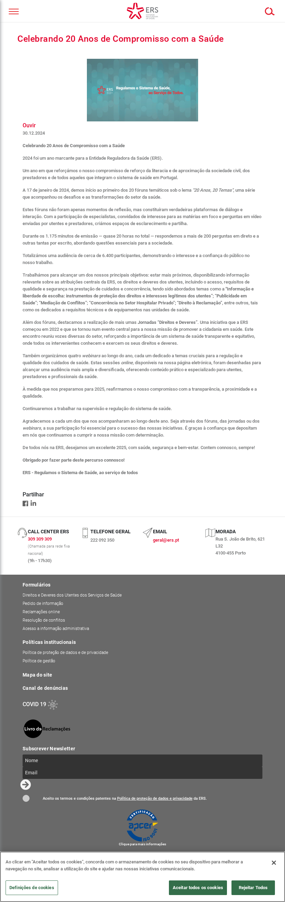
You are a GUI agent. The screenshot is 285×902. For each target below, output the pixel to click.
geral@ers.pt (166, 540)
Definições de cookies (31, 887)
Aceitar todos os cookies (198, 887)
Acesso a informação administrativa (56, 628)
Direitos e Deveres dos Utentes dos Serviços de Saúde (72, 595)
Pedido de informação (43, 603)
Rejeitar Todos (253, 887)
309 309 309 (40, 539)
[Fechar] (274, 862)
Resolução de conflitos (44, 620)
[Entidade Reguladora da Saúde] (142, 11)
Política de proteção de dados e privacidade (155, 798)
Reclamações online (41, 611)
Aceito (26, 798)
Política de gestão (39, 660)
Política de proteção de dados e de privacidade (65, 652)
